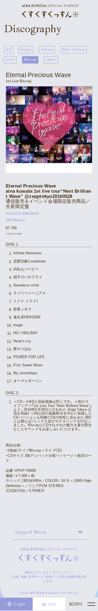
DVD (10, 59)
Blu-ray (30, 59)
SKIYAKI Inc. (70, 592)
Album (47, 49)
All (8, 49)
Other (51, 59)
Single (26, 49)
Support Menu (30, 532)
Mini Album (73, 49)
